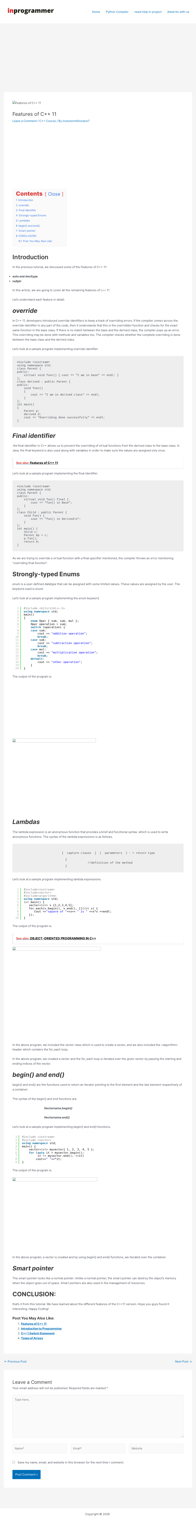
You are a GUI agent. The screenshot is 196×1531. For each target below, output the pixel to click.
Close (54, 194)
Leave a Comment (24, 121)
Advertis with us (178, 12)
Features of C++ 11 (34, 1324)
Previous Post (15, 1361)
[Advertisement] (98, 63)
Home (96, 12)
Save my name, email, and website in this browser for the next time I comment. (71, 1462)
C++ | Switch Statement (38, 1333)
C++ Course (47, 121)
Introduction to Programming (41, 1328)
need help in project (148, 12)
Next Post (183, 1361)
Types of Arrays (32, 1338)
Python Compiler (117, 12)
